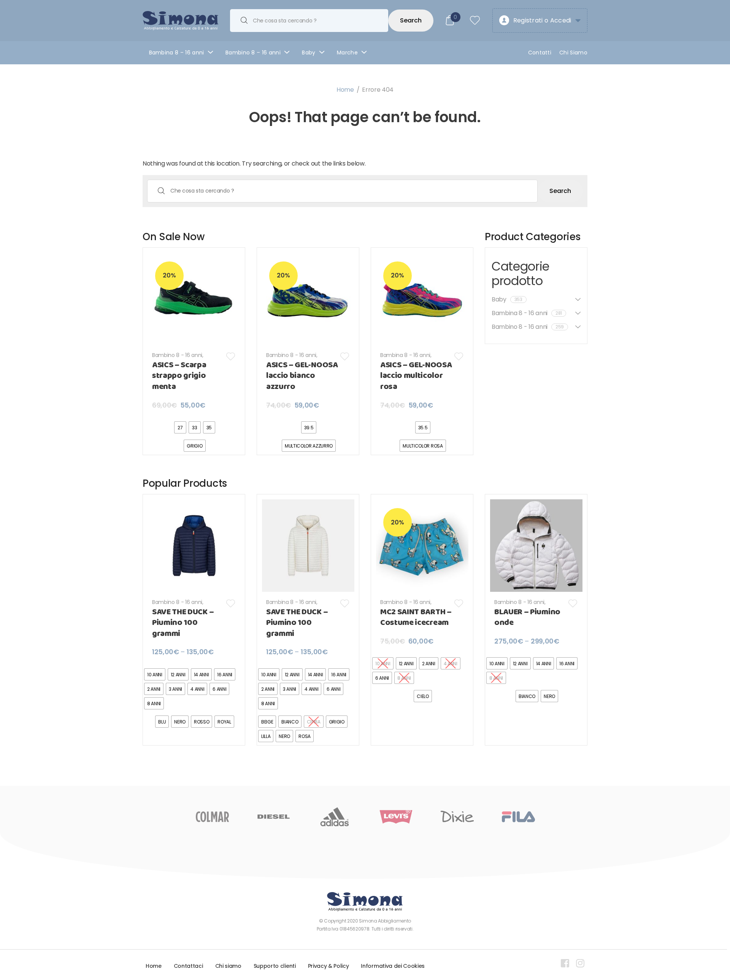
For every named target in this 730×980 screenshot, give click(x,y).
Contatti (540, 52)
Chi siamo (228, 966)
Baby (308, 52)
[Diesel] (273, 816)
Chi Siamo (573, 52)
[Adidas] (335, 816)
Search (411, 20)
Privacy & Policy (328, 966)
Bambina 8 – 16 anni (176, 52)
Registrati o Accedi (542, 20)
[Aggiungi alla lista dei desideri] (231, 356)
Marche (347, 52)
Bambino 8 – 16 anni (253, 52)
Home (345, 89)
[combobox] (309, 20)
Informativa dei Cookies (393, 966)
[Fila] (518, 816)
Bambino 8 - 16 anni (177, 355)
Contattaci (188, 966)
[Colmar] (212, 816)
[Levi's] (396, 816)
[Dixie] (457, 816)
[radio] (180, 427)
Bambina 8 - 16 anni (405, 355)
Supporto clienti (275, 966)
